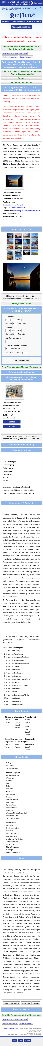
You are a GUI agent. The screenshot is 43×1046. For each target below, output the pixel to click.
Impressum (38, 3)
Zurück (27, 1040)
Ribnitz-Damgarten (26, 57)
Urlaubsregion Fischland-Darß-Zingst (15, 53)
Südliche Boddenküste (10, 57)
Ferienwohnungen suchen (13, 21)
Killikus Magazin (34, 21)
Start (14, 1040)
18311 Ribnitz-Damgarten (15, 205)
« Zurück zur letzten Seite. (10, 1028)
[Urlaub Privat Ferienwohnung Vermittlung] (32, 4)
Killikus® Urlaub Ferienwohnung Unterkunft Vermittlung (16, 3)
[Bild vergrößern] (10, 238)
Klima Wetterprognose (21, 27)
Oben (20, 1040)
